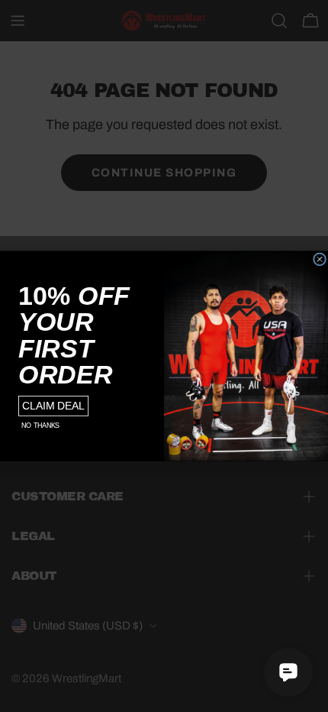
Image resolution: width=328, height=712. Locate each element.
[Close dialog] (320, 259)
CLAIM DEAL (53, 406)
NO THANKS (40, 425)
